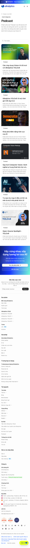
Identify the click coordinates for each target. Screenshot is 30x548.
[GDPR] (16, 520)
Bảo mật (3, 543)
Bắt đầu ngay (15, 269)
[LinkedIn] (5, 525)
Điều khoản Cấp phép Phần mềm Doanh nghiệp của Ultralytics (14, 539)
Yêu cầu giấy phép (14, 265)
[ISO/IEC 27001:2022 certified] (4, 520)
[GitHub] (2, 525)
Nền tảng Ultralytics (7, 300)
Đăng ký (25, 289)
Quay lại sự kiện (7, 14)
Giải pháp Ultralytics (7, 338)
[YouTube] (15, 525)
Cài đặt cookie (11, 543)
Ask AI (23, 543)
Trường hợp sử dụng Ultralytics (10, 364)
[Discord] (12, 528)
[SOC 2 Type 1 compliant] (10, 520)
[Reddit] (9, 528)
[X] (9, 525)
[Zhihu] (5, 528)
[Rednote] (21, 525)
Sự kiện (3, 421)
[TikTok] (25, 525)
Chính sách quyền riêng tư (20, 536)
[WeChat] (18, 525)
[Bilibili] (2, 528)
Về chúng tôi (5, 467)
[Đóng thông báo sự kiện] (2, 2)
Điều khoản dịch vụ (6, 536)
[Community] (12, 525)
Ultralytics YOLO (6, 311)
